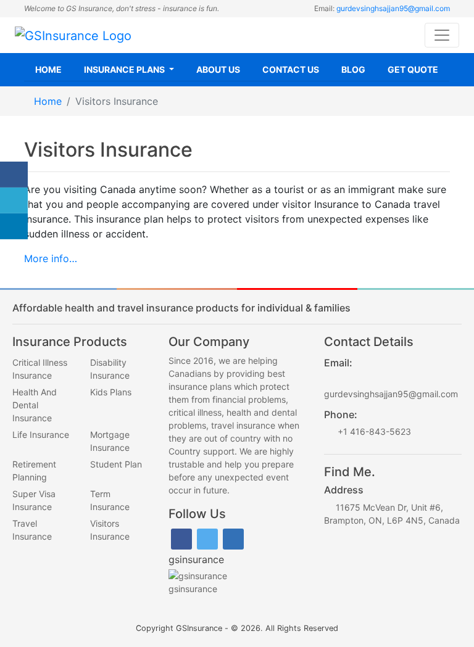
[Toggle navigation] (442, 35)
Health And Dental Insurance (34, 405)
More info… (50, 258)
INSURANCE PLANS (125, 69)
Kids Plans (110, 392)
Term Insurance (110, 500)
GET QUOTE (413, 69)
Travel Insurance (32, 530)
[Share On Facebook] (14, 175)
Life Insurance (40, 434)
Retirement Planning (34, 470)
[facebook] (181, 538)
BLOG (353, 69)
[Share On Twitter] (14, 200)
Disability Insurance (110, 369)
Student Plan (116, 464)
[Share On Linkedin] (14, 226)
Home (48, 101)
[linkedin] (233, 538)
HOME (48, 69)
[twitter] (207, 538)
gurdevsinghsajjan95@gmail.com (393, 8)
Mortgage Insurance (110, 441)
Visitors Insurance (110, 530)
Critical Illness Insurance (39, 369)
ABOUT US (218, 69)
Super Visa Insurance (34, 500)
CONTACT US (290, 69)
